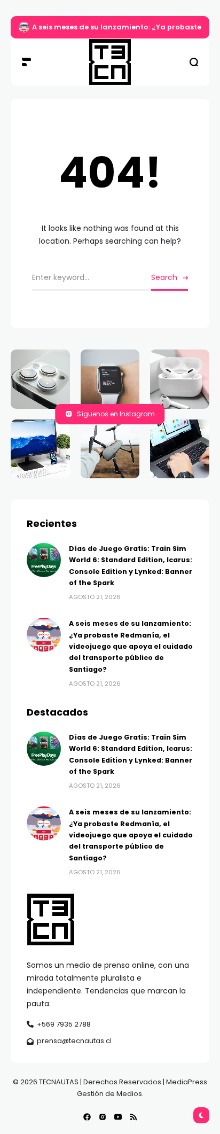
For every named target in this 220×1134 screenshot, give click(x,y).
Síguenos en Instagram (116, 413)
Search (164, 277)
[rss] (133, 1117)
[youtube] (118, 1117)
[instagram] (102, 1117)
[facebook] (87, 1117)
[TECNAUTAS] (110, 62)
